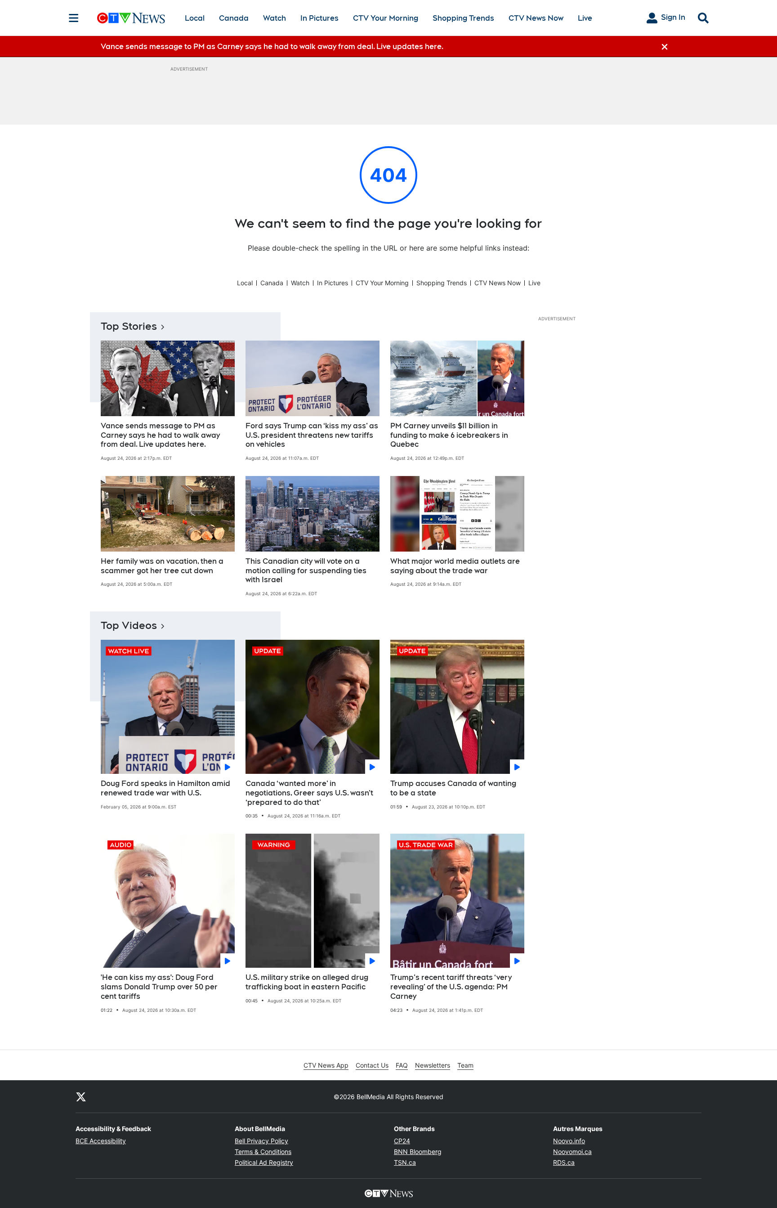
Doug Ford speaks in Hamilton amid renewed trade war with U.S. (165, 788)
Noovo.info (569, 1141)
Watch (274, 18)
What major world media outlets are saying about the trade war (455, 566)
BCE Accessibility (101, 1141)
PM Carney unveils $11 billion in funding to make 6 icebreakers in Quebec (449, 435)
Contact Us (372, 1065)
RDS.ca (564, 1162)
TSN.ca (405, 1162)
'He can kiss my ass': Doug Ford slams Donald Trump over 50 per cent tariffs (159, 987)
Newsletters (432, 1065)
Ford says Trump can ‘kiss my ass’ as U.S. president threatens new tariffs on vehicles (312, 435)
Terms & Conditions (263, 1151)
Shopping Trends (463, 18)
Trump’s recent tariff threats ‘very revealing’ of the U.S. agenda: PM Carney (451, 987)
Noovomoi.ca (572, 1151)
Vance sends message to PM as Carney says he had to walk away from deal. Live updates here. (160, 435)
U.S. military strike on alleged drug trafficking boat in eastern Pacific (307, 982)
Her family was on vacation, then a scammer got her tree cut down (162, 566)
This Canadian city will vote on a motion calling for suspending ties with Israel (306, 570)
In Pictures (319, 18)
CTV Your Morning (385, 18)
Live (585, 18)
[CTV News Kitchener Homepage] (131, 18)
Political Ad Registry (264, 1162)
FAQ (402, 1065)
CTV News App (326, 1065)
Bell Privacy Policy (261, 1141)
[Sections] (74, 18)
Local (195, 18)
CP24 (402, 1141)
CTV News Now (536, 18)
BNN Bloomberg (418, 1151)
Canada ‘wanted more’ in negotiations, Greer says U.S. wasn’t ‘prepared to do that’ (309, 793)
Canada (234, 18)
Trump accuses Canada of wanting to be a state (453, 788)
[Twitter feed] (81, 1096)
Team (465, 1065)
